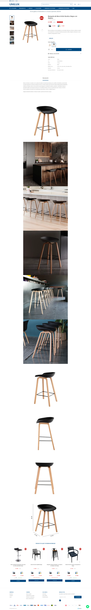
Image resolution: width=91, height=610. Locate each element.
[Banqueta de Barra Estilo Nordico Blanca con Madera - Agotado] (50, 45)
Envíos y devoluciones (30, 598)
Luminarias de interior (49, 8)
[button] (42, 29)
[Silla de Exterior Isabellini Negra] (36, 554)
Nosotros (11, 594)
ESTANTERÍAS (38, 8)
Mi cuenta (44, 594)
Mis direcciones (45, 597)
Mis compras (45, 595)
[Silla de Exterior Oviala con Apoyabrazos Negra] (72, 554)
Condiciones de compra (30, 595)
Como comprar (28, 594)
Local (16, 1)
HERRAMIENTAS (22, 8)
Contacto (12, 1)
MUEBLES (30, 8)
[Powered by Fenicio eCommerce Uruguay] (79, 608)
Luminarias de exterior (63, 8)
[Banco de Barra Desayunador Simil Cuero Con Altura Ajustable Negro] (18, 554)
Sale (73, 8)
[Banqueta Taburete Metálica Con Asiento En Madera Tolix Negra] (54, 554)
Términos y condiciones (30, 597)
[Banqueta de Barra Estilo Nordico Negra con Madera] (54, 45)
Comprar (69, 49)
